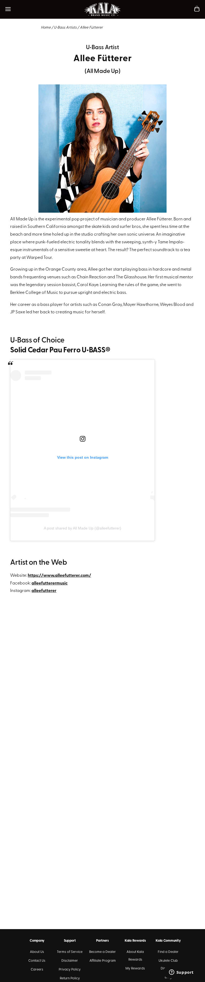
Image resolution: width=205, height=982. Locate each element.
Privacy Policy (70, 969)
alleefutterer (43, 591)
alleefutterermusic (49, 583)
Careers (37, 969)
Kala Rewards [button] (135, 940)
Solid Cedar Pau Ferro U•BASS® (60, 350)
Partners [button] (102, 940)
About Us (37, 952)
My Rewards (135, 968)
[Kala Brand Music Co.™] (103, 9)
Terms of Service (69, 952)
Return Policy (70, 978)
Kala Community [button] (168, 940)
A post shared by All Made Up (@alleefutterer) (82, 528)
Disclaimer (69, 960)
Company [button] (37, 940)
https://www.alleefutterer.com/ (59, 576)
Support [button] (70, 940)
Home (46, 28)
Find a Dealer (168, 952)
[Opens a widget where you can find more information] (181, 972)
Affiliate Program (102, 960)
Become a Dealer (102, 952)
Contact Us (36, 960)
